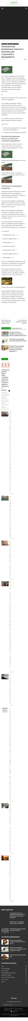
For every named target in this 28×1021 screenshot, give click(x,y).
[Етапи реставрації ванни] (5, 676)
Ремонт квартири (18, 1008)
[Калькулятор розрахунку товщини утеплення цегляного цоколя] (5, 942)
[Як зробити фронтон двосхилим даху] (5, 956)
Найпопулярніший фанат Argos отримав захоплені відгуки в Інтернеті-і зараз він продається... (5, 379)
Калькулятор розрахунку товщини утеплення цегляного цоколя (17, 942)
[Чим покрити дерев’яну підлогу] (5, 543)
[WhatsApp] (12, 62)
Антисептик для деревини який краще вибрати (21, 322)
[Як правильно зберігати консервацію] (5, 857)
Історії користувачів (8, 1010)
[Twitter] (6, 62)
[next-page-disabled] (5, 355)
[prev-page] (2, 355)
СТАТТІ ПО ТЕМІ (6, 328)
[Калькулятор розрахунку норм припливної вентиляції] (5, 340)
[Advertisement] (14, 25)
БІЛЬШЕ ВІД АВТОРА (17, 328)
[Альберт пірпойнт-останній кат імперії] (5, 805)
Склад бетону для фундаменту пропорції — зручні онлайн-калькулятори (17, 333)
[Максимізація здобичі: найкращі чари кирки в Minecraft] (5, 930)
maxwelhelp (3, 390)
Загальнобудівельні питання (19, 41)
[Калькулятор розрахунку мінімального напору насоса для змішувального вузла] (5, 949)
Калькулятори (9, 41)
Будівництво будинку (9, 1008)
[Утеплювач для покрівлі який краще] (5, 498)
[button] (2, 8)
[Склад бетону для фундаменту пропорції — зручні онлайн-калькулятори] (5, 333)
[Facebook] (2, 62)
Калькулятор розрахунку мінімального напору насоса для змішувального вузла (18, 949)
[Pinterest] (9, 62)
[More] (16, 62)
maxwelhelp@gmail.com (19, 1004)
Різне (22, 1010)
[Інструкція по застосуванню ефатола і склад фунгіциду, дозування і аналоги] (5, 709)
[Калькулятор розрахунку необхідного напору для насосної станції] (5, 413)
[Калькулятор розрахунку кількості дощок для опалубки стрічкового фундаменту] (5, 347)
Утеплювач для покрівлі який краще (10, 516)
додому (3, 41)
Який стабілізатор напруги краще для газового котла (6, 322)
